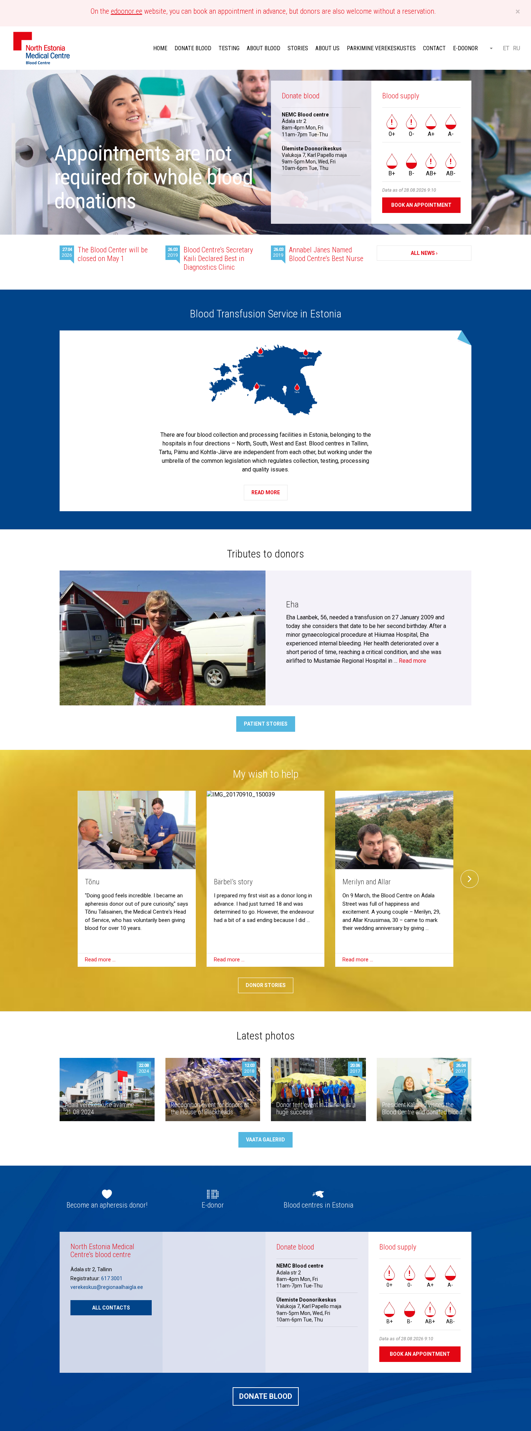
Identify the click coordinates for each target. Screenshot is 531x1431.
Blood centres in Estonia (318, 1205)
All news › (424, 253)
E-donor (213, 1205)
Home (160, 48)
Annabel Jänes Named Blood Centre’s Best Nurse (326, 254)
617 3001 (111, 1278)
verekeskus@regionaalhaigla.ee (106, 1287)
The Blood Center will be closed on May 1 (113, 254)
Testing (229, 48)
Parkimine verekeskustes (381, 48)
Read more (265, 492)
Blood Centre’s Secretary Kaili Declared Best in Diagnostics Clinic (218, 258)
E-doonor (465, 48)
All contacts (111, 1308)
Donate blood (192, 48)
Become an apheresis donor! (106, 1205)
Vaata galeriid (265, 1139)
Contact (434, 48)
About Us (327, 48)
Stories (298, 48)
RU (516, 48)
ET (506, 48)
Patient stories (266, 724)
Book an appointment (421, 205)
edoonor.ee (126, 11)
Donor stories (266, 985)
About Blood (263, 48)
